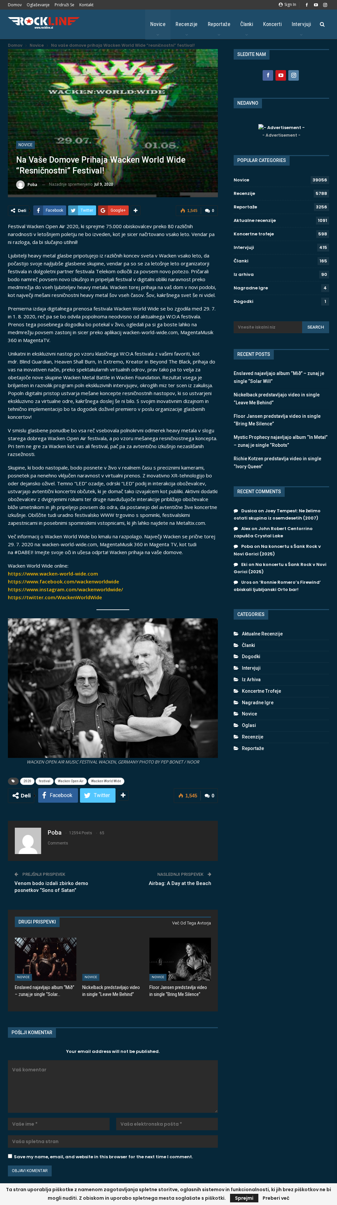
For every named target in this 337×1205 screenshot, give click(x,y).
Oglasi (249, 725)
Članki (246, 24)
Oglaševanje (38, 5)
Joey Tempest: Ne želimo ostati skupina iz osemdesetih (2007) (277, 514)
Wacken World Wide (106, 781)
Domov (15, 5)
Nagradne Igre (251, 288)
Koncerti (272, 24)
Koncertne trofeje (254, 234)
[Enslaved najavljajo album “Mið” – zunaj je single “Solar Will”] (45, 959)
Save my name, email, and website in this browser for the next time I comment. (103, 1157)
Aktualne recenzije (255, 220)
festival (44, 781)
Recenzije (186, 24)
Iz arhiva (244, 274)
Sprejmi (244, 1198)
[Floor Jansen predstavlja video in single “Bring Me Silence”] (180, 959)
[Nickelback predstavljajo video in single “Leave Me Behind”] (113, 959)
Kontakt (86, 5)
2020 (27, 781)
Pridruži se (64, 5)
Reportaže (219, 24)
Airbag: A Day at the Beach (180, 883)
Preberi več (276, 1198)
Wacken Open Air (71, 781)
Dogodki (243, 301)
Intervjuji (301, 24)
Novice (158, 24)
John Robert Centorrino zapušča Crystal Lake (273, 532)
